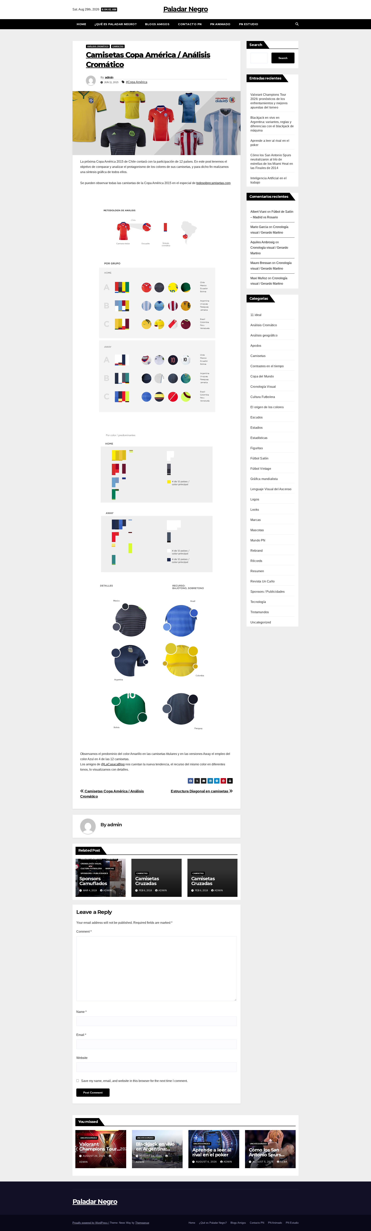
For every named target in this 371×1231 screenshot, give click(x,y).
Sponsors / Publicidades (94, 873)
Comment (84, 931)
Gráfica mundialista (264, 479)
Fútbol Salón (259, 458)
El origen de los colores (267, 407)
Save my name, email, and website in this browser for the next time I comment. (134, 1080)
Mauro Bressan (260, 263)
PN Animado (220, 24)
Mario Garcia (259, 227)
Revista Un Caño (262, 581)
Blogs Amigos (157, 24)
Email (81, 1034)
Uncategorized (260, 622)
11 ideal (256, 315)
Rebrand (256, 550)
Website (82, 1057)
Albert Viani (258, 211)
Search (255, 45)
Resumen (257, 571)
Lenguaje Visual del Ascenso (270, 489)
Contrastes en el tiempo (267, 366)
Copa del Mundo (262, 376)
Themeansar (142, 1222)
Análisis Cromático (98, 46)
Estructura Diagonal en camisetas (200, 791)
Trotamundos (259, 612)
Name (81, 1011)
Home (81, 24)
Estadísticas (258, 438)
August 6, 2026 (207, 1161)
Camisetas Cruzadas (147, 881)
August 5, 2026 (263, 1161)
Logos (254, 499)
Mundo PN (257, 540)
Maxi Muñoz (258, 278)
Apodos (255, 345)
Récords (256, 561)
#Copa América (136, 82)
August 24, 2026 (151, 1156)
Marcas (110, 868)
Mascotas (257, 530)
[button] (297, 24)
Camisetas (117, 46)
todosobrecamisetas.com (213, 183)
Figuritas (256, 448)
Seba (283, 1161)
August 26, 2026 (94, 1156)
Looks (254, 509)
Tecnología (258, 602)
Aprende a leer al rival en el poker (211, 1152)
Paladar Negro (185, 9)
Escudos (256, 417)
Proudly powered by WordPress (90, 1222)
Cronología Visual (91, 864)
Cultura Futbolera (91, 868)
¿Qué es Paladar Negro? (115, 24)
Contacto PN (190, 24)
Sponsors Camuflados (93, 881)
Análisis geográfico (263, 335)
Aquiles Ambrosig (262, 242)
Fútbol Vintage (260, 468)
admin (109, 77)
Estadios (256, 427)
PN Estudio (248, 24)
